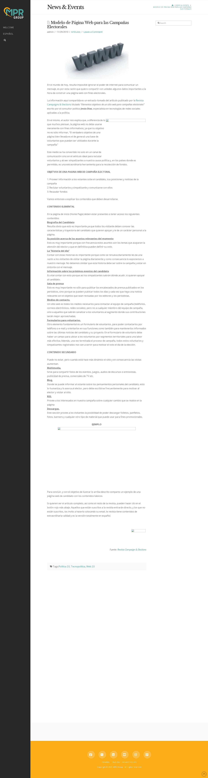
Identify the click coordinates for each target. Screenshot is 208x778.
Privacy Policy (129, 762)
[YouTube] (125, 754)
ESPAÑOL (106, 762)
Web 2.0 (90, 566)
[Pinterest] (147, 754)
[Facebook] (91, 754)
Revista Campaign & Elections (131, 549)
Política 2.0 (64, 566)
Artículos (76, 31)
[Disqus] (96, 605)
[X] (102, 754)
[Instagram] (136, 754)
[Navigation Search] (15, 40)
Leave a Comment (92, 31)
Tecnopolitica (78, 566)
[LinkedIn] (113, 754)
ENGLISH (116, 762)
